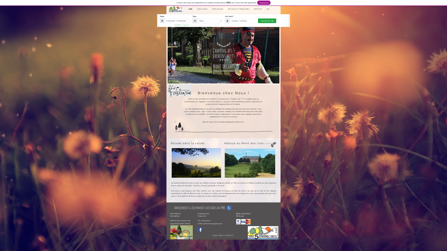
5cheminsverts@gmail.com (212, 224)
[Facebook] (200, 229)
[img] (238, 221)
